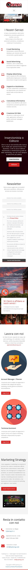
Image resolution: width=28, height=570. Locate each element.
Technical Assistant (8, 428)
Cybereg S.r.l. (10, 531)
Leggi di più (6, 393)
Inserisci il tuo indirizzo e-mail (14, 203)
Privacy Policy (14, 218)
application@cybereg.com (14, 345)
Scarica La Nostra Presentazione (14, 566)
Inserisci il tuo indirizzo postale (14, 209)
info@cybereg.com (13, 547)
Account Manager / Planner (11, 379)
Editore (14, 164)
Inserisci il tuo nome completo (14, 198)
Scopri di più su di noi (9, 489)
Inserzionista (14, 159)
